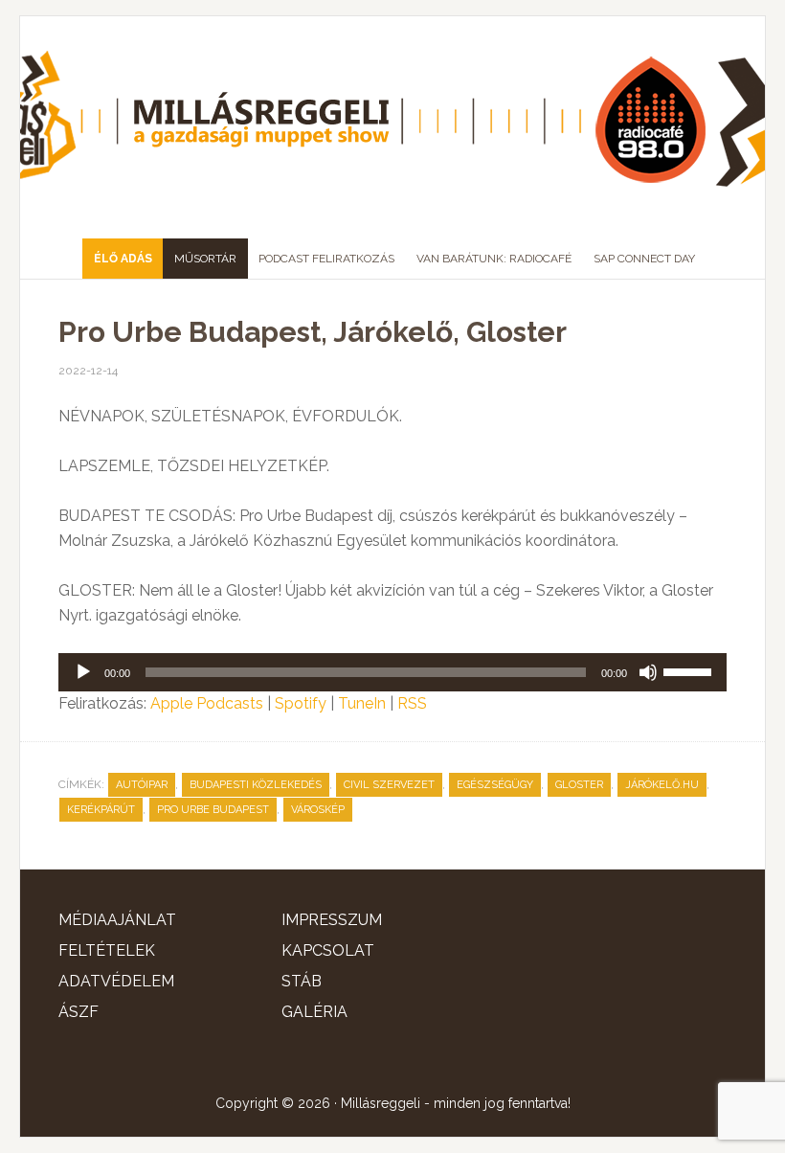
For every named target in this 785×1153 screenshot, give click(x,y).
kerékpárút (101, 809)
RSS (412, 703)
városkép (318, 809)
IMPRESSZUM (331, 920)
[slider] (690, 670)
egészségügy (495, 785)
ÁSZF (78, 1012)
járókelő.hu (662, 785)
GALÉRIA (314, 1012)
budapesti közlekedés (256, 785)
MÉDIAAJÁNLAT (117, 920)
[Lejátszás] (83, 672)
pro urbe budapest (213, 809)
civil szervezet (389, 785)
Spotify (300, 703)
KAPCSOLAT (327, 950)
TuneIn (362, 703)
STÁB (301, 981)
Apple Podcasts (206, 703)
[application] (392, 672)
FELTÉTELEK (106, 950)
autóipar (142, 785)
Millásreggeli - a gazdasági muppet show (392, 119)
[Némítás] (648, 672)
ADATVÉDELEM (116, 981)
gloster (579, 785)
